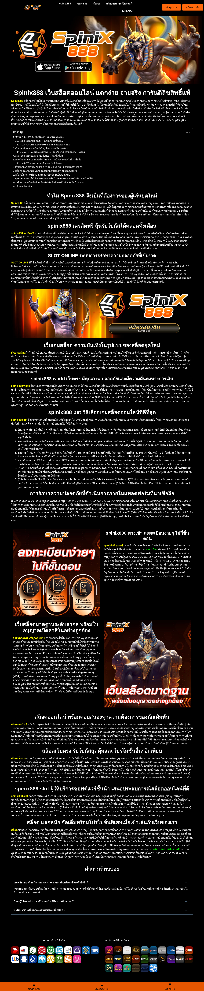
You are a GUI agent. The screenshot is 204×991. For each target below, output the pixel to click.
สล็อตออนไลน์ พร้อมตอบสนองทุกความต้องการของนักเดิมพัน (46, 171)
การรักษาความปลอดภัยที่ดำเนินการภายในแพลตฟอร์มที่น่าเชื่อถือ (48, 159)
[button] (102, 882)
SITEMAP (128, 11)
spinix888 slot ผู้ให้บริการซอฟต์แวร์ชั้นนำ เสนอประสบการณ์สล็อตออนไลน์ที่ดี (54, 178)
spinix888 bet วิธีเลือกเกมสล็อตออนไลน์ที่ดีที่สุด (39, 156)
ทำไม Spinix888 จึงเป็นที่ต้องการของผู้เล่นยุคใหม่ (39, 137)
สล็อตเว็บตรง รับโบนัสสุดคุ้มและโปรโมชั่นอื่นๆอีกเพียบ (42, 175)
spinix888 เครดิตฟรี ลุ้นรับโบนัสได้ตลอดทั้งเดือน (39, 141)
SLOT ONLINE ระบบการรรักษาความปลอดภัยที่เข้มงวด (45, 145)
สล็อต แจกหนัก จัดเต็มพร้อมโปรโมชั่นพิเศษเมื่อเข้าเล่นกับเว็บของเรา (51, 182)
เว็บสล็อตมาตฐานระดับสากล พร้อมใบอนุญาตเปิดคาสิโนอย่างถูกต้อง (49, 167)
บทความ (82, 3)
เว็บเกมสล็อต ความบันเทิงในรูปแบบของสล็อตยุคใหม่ (41, 148)
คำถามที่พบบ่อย (24, 186)
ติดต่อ (96, 3)
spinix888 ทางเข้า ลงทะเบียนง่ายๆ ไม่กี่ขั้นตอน (41, 163)
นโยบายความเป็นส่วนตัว (120, 3)
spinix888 (65, 3)
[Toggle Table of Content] (185, 132)
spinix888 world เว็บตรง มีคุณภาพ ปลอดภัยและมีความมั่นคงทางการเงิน (52, 152)
